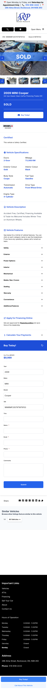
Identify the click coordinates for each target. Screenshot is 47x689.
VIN (5, 402)
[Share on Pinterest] (33, 501)
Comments (7, 460)
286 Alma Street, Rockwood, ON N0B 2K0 (23, 8)
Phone (6, 449)
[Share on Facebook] (23, 501)
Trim (5, 413)
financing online (26, 323)
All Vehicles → (14, 519)
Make (5, 378)
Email (6, 437)
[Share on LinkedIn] (36, 501)
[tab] (10, 618)
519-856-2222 (32, 5)
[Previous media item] (2, 58)
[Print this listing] (39, 501)
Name (6, 425)
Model (6, 390)
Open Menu (36, 29)
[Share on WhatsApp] (30, 501)
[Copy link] (42, 501)
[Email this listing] (20, 501)
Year (5, 366)
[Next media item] (45, 58)
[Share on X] (26, 501)
